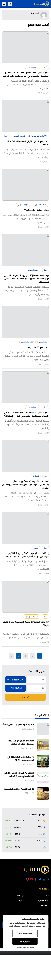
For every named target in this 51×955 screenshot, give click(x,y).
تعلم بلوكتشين (41, 204)
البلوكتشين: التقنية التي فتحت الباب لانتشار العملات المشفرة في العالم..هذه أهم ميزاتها (26, 74)
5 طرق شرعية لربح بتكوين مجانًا (18, 724)
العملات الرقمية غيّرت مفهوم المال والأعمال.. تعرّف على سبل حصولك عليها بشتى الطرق (25, 484)
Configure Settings (26, 947)
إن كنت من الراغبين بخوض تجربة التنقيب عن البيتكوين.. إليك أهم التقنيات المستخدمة (26, 555)
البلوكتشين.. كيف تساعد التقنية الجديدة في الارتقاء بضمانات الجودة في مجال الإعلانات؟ (26, 414)
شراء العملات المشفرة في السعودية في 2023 (20, 758)
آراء (45, 476)
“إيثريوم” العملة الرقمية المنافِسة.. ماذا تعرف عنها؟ (26, 623)
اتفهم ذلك (25, 941)
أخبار (45, 67)
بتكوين (35, 548)
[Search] (10, 4)
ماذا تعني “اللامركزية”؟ (38, 347)
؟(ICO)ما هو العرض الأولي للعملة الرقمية (30, 136)
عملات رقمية (43, 900)
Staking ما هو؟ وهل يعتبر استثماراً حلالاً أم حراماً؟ (21, 742)
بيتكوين (20, 895)
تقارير (21, 900)
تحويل (25, 697)
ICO (5, 136)
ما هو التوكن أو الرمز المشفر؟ (19, 789)
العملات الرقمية (31, 616)
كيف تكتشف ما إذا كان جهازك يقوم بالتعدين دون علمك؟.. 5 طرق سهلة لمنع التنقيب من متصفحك (26, 278)
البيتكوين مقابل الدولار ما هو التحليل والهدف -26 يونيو (19, 774)
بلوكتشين (43, 342)
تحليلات (36, 476)
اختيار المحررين (32, 67)
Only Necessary (25, 933)
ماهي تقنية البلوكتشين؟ (36, 210)
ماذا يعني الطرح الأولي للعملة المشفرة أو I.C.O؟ (28, 143)
